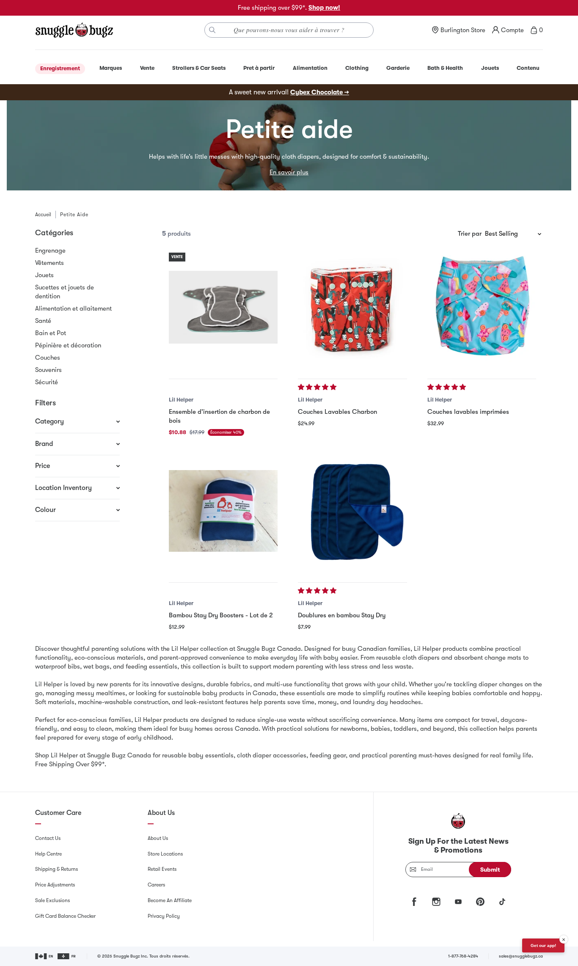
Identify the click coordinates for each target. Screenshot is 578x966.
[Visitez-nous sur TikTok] (502, 901)
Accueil (43, 214)
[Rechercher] (212, 30)
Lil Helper (181, 399)
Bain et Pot (50, 333)
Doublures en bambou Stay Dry (341, 615)
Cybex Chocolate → (319, 92)
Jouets (44, 275)
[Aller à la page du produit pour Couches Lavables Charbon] (352, 307)
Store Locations (165, 854)
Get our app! (543, 945)
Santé (43, 321)
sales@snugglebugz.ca (521, 956)
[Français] (67, 956)
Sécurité (46, 382)
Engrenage (50, 250)
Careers (156, 885)
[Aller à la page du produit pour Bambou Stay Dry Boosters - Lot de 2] (223, 511)
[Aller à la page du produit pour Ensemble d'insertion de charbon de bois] (223, 307)
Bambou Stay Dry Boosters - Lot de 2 (221, 615)
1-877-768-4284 (463, 956)
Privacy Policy (164, 916)
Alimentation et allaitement (73, 308)
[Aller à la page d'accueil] (74, 30)
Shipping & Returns (56, 869)
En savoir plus (289, 172)
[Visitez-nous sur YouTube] (458, 901)
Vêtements (49, 263)
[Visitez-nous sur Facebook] (414, 901)
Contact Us (48, 838)
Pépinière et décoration (68, 345)
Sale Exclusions (52, 900)
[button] (318, 387)
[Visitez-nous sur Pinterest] (480, 901)
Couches (47, 357)
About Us (158, 838)
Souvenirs (48, 370)
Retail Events (162, 869)
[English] (44, 956)
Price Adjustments (55, 885)
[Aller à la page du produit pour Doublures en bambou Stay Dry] (352, 511)
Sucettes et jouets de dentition (64, 291)
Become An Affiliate (170, 900)
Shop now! (324, 7)
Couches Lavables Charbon (337, 412)
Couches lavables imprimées (468, 412)
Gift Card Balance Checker (65, 916)
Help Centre (48, 854)
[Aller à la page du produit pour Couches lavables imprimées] (481, 307)
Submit (490, 869)
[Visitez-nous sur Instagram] (436, 901)
